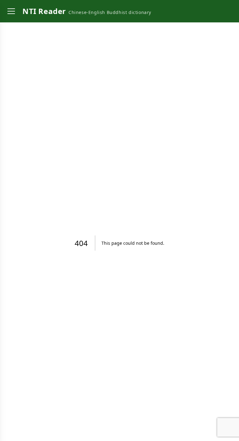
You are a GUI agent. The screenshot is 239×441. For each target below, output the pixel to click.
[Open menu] (11, 11)
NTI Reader (44, 11)
